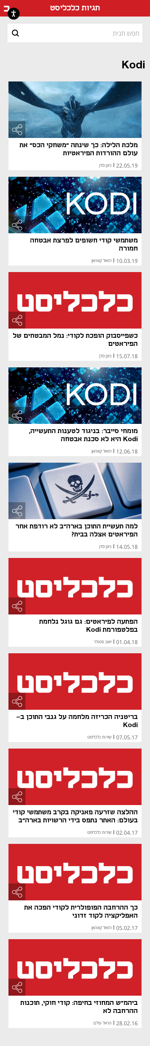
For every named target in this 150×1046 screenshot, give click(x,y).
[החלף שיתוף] (16, 129)
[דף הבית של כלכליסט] (7, 8)
